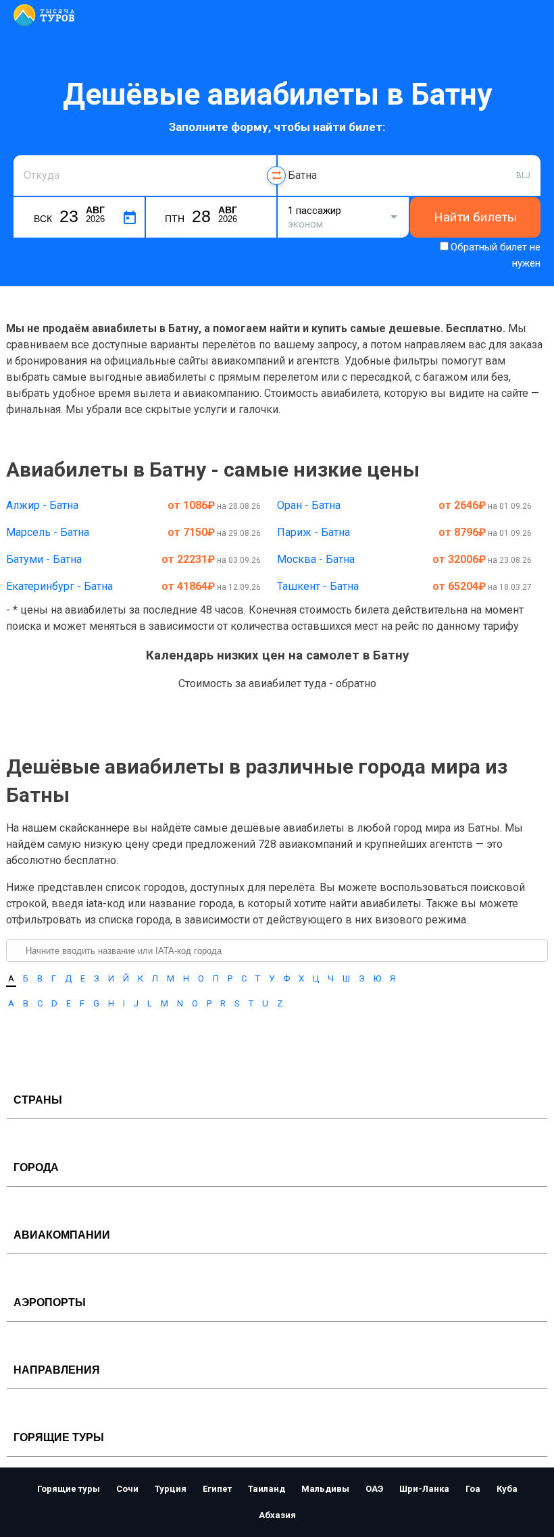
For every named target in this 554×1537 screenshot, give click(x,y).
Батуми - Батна (44, 559)
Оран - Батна (309, 505)
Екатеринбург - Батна (59, 586)
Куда (298, 153)
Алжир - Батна (42, 505)
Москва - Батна (316, 559)
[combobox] (145, 175)
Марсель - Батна (47, 532)
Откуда (39, 153)
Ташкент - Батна (318, 586)
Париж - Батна (313, 532)
